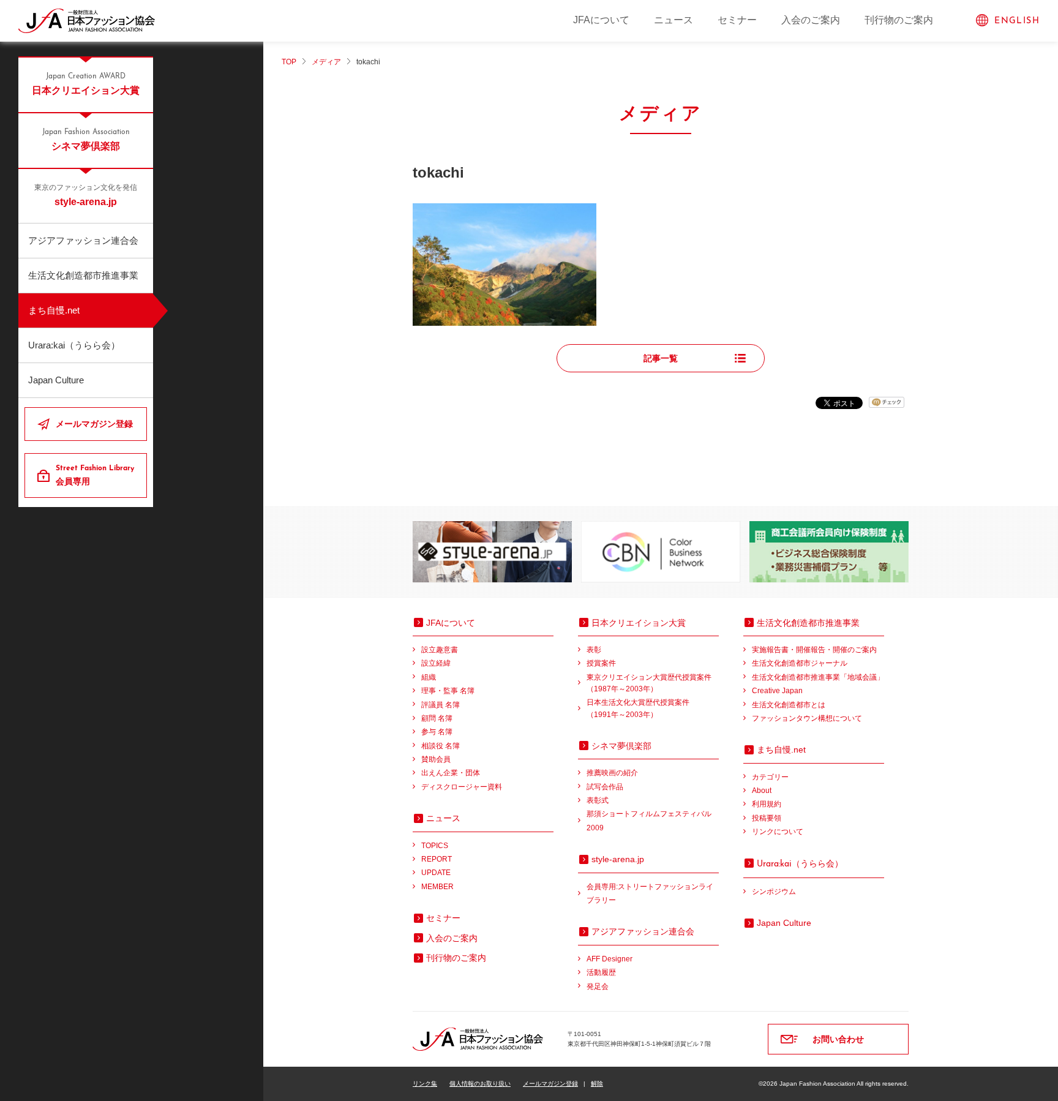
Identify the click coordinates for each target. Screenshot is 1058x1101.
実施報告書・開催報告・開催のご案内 (814, 649)
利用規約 (766, 804)
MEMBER (437, 886)
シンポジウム (774, 891)
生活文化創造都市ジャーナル (799, 663)
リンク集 (425, 1083)
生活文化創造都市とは (788, 705)
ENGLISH (1017, 21)
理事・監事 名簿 (448, 690)
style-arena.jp (85, 195)
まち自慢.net (54, 310)
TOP (289, 62)
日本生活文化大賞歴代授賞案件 (638, 708)
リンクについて (777, 831)
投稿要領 (766, 818)
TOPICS (434, 845)
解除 (597, 1083)
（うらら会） (800, 863)
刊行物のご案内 (899, 20)
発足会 (598, 986)
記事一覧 (660, 358)
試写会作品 (605, 787)
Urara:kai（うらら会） (74, 345)
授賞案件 (601, 663)
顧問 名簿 (436, 718)
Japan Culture (56, 380)
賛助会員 (436, 759)
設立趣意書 (439, 649)
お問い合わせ (838, 1039)
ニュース (673, 20)
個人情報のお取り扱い (480, 1083)
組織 (428, 677)
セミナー (737, 20)
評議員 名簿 (440, 705)
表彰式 (598, 800)
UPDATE (436, 872)
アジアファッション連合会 (83, 240)
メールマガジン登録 (94, 424)
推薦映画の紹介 (612, 772)
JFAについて (601, 20)
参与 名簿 (436, 731)
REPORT (436, 859)
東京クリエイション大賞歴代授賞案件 (649, 683)
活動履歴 (601, 972)
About (761, 790)
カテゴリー (770, 777)
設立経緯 (436, 663)
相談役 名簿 (440, 746)
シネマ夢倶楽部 (86, 140)
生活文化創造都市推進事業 (83, 275)
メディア (326, 62)
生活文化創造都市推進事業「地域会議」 (818, 677)
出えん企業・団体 (450, 772)
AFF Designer (609, 959)
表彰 (594, 649)
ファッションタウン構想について (807, 718)
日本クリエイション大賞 (86, 84)
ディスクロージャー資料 (461, 787)
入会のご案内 (810, 20)
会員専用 (95, 475)
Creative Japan (777, 690)
